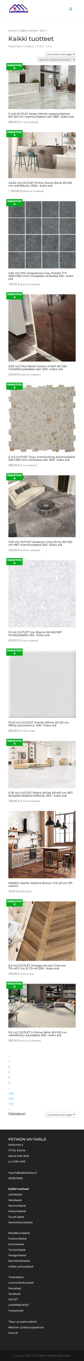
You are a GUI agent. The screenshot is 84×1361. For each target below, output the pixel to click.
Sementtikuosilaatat (20, 1222)
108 (10, 1093)
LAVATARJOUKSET (18, 1305)
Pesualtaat (14, 1288)
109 (10, 1099)
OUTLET (13, 1299)
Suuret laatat (16, 1217)
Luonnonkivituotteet (21, 1282)
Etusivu (12, 30)
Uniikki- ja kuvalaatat (20, 1266)
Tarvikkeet (14, 1294)
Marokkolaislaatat (19, 1261)
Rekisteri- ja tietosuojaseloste (26, 1327)
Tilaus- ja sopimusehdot (22, 1321)
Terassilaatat (16, 1277)
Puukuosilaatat (17, 1238)
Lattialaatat (15, 1194)
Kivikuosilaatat (17, 1211)
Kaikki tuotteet (29, 30)
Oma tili (13, 1333)
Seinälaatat (15, 1200)
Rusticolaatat (16, 1244)
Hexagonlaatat (17, 1255)
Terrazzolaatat (17, 1250)
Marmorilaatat (17, 1205)
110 (10, 1104)
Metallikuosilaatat (19, 1233)
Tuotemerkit (15, 1310)
